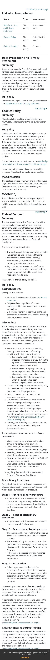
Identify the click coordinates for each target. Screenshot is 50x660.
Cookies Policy (9, 37)
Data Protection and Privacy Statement (10, 28)
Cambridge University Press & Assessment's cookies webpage (25, 162)
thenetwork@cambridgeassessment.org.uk (20, 622)
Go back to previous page (37, 9)
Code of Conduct (25, 654)
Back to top (40, 108)
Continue (25, 657)
